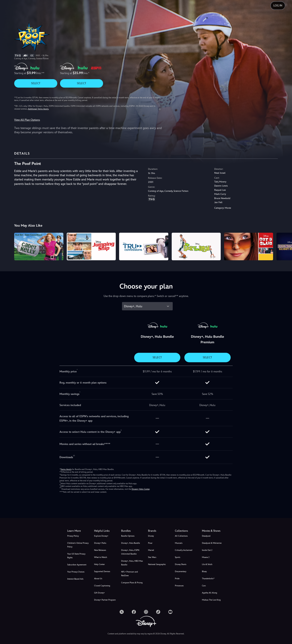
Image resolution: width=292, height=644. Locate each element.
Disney (151, 536)
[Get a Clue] (248, 246)
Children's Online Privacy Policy (78, 545)
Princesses (179, 585)
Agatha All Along (209, 593)
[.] (122, 612)
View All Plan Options (27, 119)
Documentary (180, 571)
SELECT (35, 83)
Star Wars (152, 557)
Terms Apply (65, 469)
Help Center (99, 564)
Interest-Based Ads (75, 579)
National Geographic (157, 564)
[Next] (285, 245)
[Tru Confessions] (143, 246)
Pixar (150, 543)
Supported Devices (102, 571)
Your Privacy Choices (75, 572)
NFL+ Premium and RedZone (129, 574)
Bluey (204, 571)
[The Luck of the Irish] (196, 246)
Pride (177, 578)
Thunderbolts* (208, 578)
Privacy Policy (73, 536)
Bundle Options (128, 536)
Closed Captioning (102, 585)
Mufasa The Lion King (211, 600)
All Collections (181, 536)
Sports (177, 557)
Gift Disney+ (99, 593)
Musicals (178, 543)
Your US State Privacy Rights (76, 556)
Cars (204, 585)
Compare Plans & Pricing (132, 582)
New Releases (100, 550)
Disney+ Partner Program (105, 600)
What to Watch (100, 557)
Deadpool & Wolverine (212, 543)
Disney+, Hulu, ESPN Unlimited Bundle (130, 552)
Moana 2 (205, 557)
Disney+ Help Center (141, 489)
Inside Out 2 (207, 550)
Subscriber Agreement (76, 565)
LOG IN (277, 5)
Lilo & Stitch (207, 564)
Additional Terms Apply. (38, 109)
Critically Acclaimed (183, 550)
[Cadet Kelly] (38, 246)
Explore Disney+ (101, 536)
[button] (105, 531)
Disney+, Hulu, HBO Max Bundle (132, 563)
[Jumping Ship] (91, 246)
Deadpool (206, 536)
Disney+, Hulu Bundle (130, 543)
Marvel (151, 550)
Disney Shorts (180, 564)
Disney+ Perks (100, 543)
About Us (98, 578)
